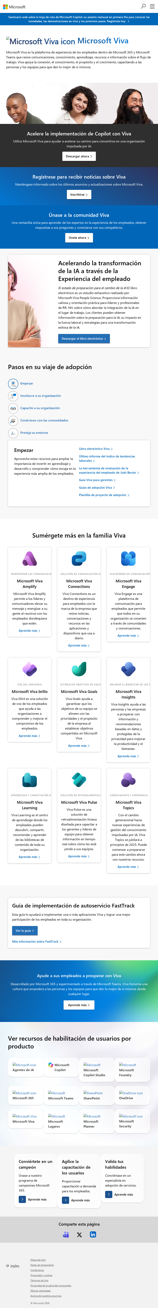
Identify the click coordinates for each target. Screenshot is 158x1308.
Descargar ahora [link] (77, 156)
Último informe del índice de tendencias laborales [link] (107, 458)
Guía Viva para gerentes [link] (96, 480)
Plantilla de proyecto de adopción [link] (102, 495)
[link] (29, 558)
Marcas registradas (40, 1290)
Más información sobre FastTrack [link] (35, 941)
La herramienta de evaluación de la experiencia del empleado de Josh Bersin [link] (107, 470)
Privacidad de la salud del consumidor (50, 1285)
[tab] (20, 384)
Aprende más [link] (28, 630)
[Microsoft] (15, 7)
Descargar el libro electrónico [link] (82, 338)
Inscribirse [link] (77, 194)
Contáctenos (37, 1270)
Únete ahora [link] (77, 238)
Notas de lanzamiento (42, 1264)
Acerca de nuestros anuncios (46, 1295)
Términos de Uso (39, 1280)
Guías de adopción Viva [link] (95, 487)
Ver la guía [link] (23, 930)
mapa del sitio (38, 1259)
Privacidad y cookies (41, 1275)
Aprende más (37, 1199)
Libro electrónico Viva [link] (94, 449)
